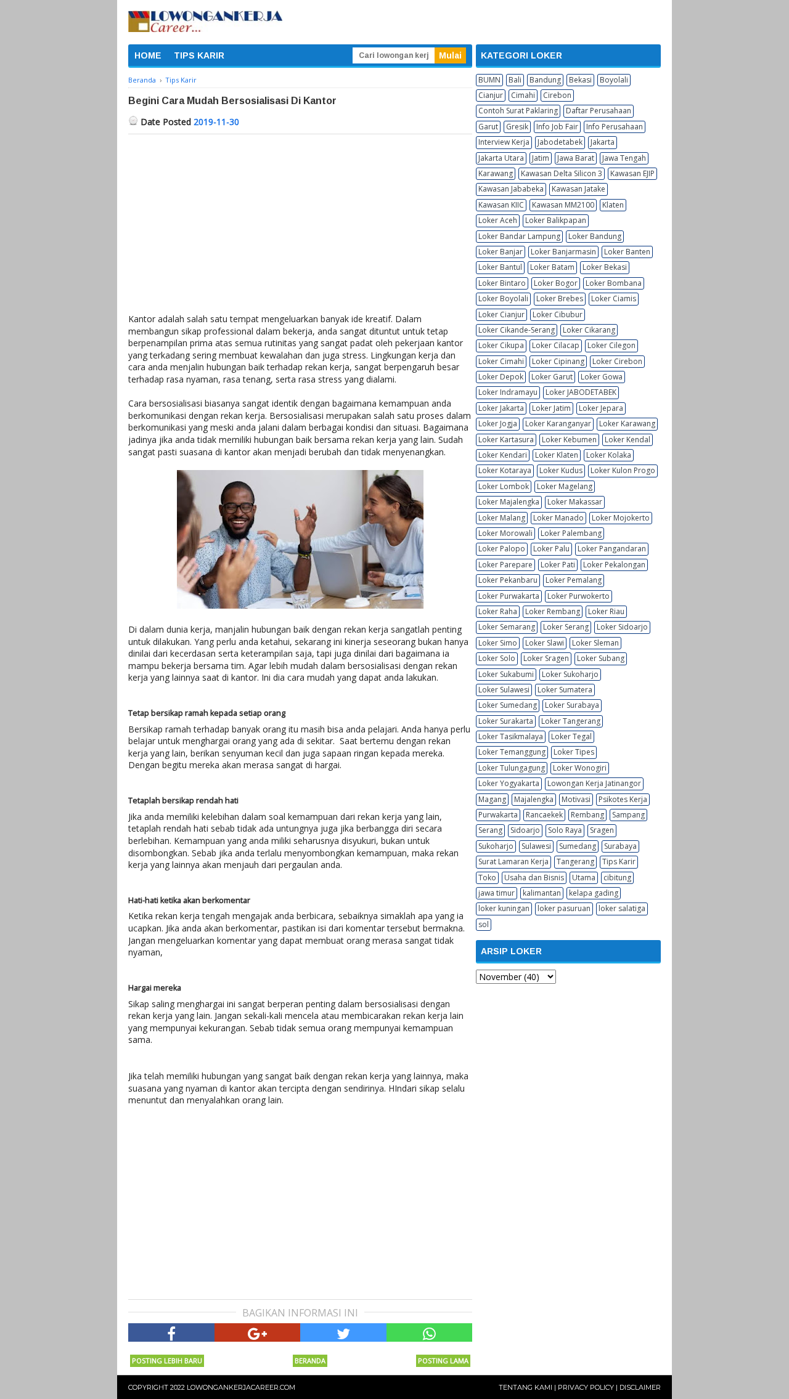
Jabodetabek (560, 142)
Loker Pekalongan (614, 564)
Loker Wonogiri (580, 768)
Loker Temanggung (512, 752)
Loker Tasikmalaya (510, 736)
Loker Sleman (595, 643)
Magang (492, 799)
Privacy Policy (586, 1387)
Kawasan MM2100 (563, 205)
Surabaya (620, 846)
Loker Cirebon (617, 361)
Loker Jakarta (501, 408)
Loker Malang (501, 518)
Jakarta (603, 142)
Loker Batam (552, 267)
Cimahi (523, 95)
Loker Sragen (546, 658)
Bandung (545, 80)
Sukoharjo (495, 846)
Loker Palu (551, 548)
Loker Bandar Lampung (519, 236)
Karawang (495, 173)
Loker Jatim (551, 408)
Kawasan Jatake (578, 189)
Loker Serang (566, 627)
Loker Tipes (574, 752)
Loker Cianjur (501, 314)
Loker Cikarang (589, 330)
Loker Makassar (574, 502)
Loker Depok (500, 376)
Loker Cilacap (555, 345)
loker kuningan (503, 908)
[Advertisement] (300, 226)
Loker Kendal (627, 439)
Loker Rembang (552, 611)
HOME (147, 55)
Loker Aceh (497, 220)
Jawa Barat (575, 158)
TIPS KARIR (199, 55)
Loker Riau (606, 611)
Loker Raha (497, 611)
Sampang (628, 814)
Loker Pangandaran (612, 548)
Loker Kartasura (506, 439)
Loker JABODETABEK (581, 392)
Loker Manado (558, 518)
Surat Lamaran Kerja (513, 861)
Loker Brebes (559, 298)
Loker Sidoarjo (622, 627)
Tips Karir (619, 861)
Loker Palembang (571, 533)
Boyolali (614, 80)
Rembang (587, 814)
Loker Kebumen (569, 439)
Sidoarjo (525, 830)
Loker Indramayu (508, 392)
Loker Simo (497, 643)
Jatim (540, 158)
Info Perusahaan (614, 126)
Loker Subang (600, 658)
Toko (487, 877)
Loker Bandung (594, 236)
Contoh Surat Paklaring (518, 110)
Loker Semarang (506, 627)
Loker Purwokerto (578, 596)
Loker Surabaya (572, 705)
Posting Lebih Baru (167, 1360)
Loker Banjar (500, 251)
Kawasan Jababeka (511, 189)
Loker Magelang (564, 486)
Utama (583, 877)
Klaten (613, 205)
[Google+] (258, 1332)
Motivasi (576, 799)
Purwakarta (498, 814)
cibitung (617, 877)
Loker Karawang (627, 423)
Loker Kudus (561, 470)
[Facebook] (171, 1332)
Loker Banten (627, 251)
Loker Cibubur (558, 314)
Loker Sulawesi (503, 689)
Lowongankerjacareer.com (241, 1387)
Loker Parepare (505, 564)
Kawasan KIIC (501, 205)
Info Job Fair (557, 126)
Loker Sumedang (507, 705)
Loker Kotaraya (504, 470)
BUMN (489, 80)
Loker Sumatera (565, 689)
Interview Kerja (503, 142)
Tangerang (575, 861)
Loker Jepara (601, 408)
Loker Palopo (501, 548)
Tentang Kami (525, 1387)
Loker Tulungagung (511, 768)
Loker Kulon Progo (623, 470)
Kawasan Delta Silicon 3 (561, 173)
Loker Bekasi (605, 267)
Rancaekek (544, 814)
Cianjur (490, 95)
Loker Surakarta (505, 721)
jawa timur (496, 893)
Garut (488, 126)
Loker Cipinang (558, 361)
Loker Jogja (497, 423)
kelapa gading (593, 893)
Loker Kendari (502, 455)
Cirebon (557, 95)
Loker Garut (552, 376)
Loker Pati (558, 564)
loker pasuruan (564, 908)
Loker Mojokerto (621, 518)
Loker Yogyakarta (508, 783)
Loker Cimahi (501, 361)
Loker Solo (496, 658)
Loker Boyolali (503, 298)
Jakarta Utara (501, 158)
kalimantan (542, 893)
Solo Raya (565, 830)
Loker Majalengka (508, 502)
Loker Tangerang (570, 721)
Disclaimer (640, 1387)
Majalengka (534, 799)
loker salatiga (622, 908)
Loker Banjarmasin (563, 251)
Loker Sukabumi (506, 674)
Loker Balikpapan (555, 220)
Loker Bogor (556, 283)
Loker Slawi (544, 643)
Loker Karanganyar (558, 423)
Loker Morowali (505, 533)
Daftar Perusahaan (598, 110)
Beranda (310, 1360)
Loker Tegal (571, 736)
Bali (515, 80)
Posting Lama (443, 1360)
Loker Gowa (602, 376)
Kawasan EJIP (632, 173)
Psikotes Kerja (623, 799)
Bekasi (580, 80)
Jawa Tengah (624, 158)
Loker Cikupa (501, 345)
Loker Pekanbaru (508, 580)
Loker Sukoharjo (570, 674)
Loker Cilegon (611, 345)
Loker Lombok (503, 486)
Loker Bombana (614, 283)
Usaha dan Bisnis (534, 877)
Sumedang (577, 846)
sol (483, 924)
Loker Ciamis (613, 298)
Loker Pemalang (574, 580)
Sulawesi (536, 846)
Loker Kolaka (608, 455)
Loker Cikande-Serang (516, 330)
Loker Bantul (500, 267)
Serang (490, 830)
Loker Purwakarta (508, 596)
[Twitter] (343, 1332)
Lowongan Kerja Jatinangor (594, 783)
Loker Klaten (556, 455)
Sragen (602, 830)
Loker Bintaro (502, 283)
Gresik (517, 126)
